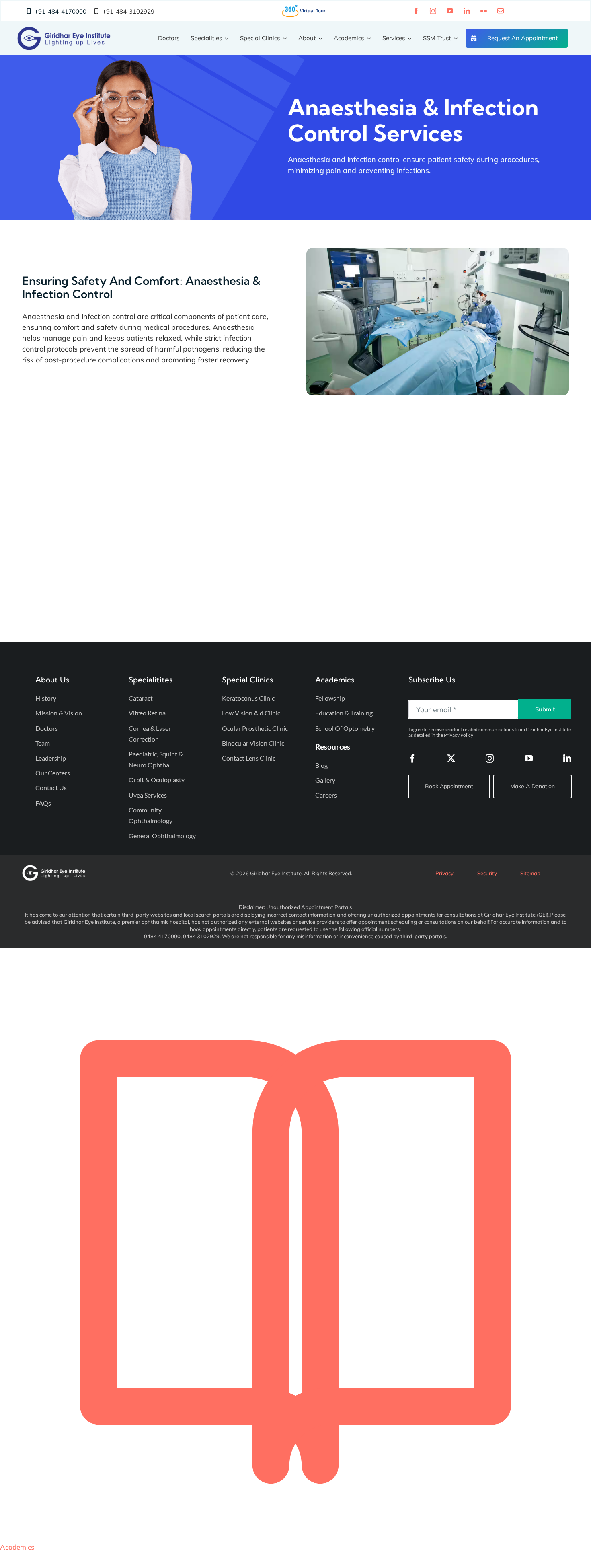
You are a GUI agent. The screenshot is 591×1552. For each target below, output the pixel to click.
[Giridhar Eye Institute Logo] (64, 30)
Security (487, 873)
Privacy (444, 873)
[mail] (500, 10)
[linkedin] (466, 10)
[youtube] (449, 10)
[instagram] (433, 10)
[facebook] (416, 10)
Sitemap (530, 873)
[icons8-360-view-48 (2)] (304, 7)
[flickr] (483, 10)
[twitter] (451, 758)
